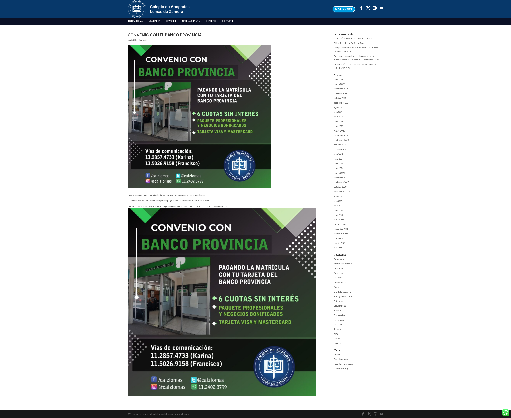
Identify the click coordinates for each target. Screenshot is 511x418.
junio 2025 (338, 116)
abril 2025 (338, 126)
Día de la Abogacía (342, 291)
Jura (336, 333)
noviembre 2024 (341, 140)
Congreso (338, 273)
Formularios (339, 315)
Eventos (337, 310)
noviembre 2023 (341, 182)
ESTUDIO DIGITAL (343, 9)
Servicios (171, 21)
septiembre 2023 (342, 191)
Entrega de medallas (343, 296)
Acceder (338, 354)
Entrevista (338, 301)
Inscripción (339, 324)
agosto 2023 (339, 196)
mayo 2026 (339, 79)
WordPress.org (341, 368)
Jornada (337, 329)
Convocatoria (340, 282)
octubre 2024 (340, 144)
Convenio (143, 40)
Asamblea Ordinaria (343, 263)
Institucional (135, 21)
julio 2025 (338, 112)
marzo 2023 (339, 219)
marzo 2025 (339, 130)
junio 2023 (338, 205)
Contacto (227, 21)
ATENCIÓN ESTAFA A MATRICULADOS (353, 38)
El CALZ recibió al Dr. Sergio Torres (350, 43)
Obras (337, 338)
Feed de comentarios (343, 363)
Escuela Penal (340, 305)
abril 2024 (338, 168)
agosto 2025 (339, 107)
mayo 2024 (339, 163)
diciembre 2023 (341, 177)
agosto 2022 (339, 243)
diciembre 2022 (341, 229)
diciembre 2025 (341, 88)
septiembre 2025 (342, 102)
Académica (154, 21)
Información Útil (191, 21)
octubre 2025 (340, 98)
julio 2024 (338, 154)
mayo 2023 (339, 210)
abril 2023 (338, 215)
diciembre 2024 (341, 135)
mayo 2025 (339, 121)
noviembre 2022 (341, 233)
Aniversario (339, 259)
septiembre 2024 (342, 149)
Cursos (337, 287)
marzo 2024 (339, 173)
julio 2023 (338, 201)
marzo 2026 (339, 84)
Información (339, 319)
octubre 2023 (340, 186)
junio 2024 (338, 158)
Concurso (338, 268)
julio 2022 (338, 247)
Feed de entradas (341, 359)
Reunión (337, 343)
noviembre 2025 (341, 93)
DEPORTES (211, 21)
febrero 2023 (340, 224)
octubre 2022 (340, 238)
